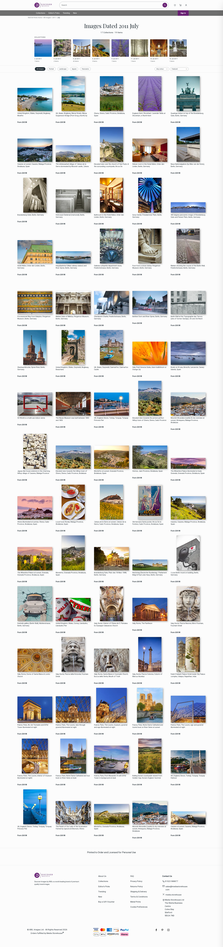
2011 (54, 17)
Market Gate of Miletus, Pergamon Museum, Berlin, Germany (72, 318)
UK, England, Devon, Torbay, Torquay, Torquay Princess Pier (111, 419)
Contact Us (167, 876)
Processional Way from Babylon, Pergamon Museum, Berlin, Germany (33, 318)
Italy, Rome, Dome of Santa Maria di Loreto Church (33, 675)
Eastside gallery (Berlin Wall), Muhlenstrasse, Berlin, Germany (34, 624)
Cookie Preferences (139, 907)
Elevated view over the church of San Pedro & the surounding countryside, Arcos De (111, 165)
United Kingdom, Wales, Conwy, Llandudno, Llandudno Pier (72, 624)
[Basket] (180, 5)
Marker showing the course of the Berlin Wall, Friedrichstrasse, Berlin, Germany (188, 267)
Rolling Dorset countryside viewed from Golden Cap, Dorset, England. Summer (147, 777)
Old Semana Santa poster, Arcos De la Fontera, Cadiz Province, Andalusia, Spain (147, 523)
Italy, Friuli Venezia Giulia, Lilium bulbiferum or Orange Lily (149, 368)
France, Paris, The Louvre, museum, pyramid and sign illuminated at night (110, 726)
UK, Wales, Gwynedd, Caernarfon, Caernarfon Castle (111, 368)
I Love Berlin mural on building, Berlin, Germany (185, 574)
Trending (66, 13)
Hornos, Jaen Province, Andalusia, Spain (147, 471)
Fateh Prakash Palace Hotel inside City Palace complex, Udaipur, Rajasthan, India (188, 675)
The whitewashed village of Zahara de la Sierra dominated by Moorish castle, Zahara (72, 165)
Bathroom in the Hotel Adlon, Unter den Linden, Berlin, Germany (109, 216)
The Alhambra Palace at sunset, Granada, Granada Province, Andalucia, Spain (33, 574)
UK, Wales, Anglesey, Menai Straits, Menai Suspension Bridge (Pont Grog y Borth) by (71, 114)
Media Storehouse (54, 933)
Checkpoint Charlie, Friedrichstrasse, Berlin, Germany (110, 318)
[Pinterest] (162, 931)
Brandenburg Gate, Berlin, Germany (30, 215)
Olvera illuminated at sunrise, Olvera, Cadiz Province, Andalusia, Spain (33, 523)
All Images (47, 17)
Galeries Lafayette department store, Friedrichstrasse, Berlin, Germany (108, 267)
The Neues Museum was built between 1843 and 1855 (72, 419)
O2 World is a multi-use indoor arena (31, 418)
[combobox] (111, 5)
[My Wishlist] (174, 5)
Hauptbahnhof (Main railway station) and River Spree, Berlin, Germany (71, 267)
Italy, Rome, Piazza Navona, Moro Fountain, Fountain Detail (187, 624)
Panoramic (85, 69)
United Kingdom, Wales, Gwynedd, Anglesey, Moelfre (33, 114)
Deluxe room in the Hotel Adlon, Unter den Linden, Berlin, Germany (148, 165)
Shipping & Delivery (138, 891)
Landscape (62, 69)
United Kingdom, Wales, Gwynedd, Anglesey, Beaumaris (72, 368)
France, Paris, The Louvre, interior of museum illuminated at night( (34, 777)
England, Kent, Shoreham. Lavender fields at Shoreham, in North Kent (148, 114)
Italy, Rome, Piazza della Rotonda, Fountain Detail (72, 675)
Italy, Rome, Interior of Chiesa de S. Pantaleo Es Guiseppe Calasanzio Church (111, 624)
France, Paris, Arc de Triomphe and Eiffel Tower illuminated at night (32, 726)
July (58, 17)
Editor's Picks (54, 13)
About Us (102, 876)
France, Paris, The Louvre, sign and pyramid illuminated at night (187, 726)
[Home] (45, 5)
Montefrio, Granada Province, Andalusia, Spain (71, 574)
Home (40, 17)
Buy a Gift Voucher (106, 902)
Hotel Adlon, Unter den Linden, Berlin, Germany (31, 267)
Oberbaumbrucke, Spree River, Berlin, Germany (31, 368)
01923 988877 (171, 881)
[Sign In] (186, 5)
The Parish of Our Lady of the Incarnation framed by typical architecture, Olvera (71, 828)
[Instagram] (168, 931)
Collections (40, 13)
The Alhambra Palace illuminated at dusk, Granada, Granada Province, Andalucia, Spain (188, 472)
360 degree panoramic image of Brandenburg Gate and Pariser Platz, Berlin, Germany (188, 216)
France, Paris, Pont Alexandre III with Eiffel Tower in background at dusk (110, 777)
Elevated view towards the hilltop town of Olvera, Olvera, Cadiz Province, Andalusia (71, 472)
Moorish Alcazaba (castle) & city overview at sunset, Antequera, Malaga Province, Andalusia (187, 420)
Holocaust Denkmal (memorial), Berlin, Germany (70, 216)
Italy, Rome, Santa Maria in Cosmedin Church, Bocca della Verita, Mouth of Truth (111, 675)
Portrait (51, 69)
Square (74, 69)
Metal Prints (135, 902)
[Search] (164, 5)
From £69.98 (22, 122)
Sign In (183, 13)
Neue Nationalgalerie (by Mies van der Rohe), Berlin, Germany (188, 165)
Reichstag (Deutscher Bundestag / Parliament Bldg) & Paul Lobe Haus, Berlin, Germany (149, 574)
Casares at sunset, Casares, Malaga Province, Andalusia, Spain (34, 165)
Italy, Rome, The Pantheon (142, 623)
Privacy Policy (136, 881)
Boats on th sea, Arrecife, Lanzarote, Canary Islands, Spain (187, 368)
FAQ (132, 876)
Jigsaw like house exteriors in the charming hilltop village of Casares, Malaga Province (33, 472)
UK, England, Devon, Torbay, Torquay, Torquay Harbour (188, 777)
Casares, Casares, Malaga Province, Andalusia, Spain (188, 523)
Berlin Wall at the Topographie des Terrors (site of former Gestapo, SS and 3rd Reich (187, 318)
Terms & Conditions (139, 897)
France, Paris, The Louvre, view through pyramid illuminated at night (70, 726)
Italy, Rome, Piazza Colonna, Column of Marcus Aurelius (147, 675)
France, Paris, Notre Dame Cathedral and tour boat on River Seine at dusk (73, 777)
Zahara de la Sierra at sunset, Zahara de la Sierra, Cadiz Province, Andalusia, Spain (110, 523)
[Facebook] (156, 931)
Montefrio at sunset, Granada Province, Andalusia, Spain (109, 472)
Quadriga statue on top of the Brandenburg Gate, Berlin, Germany (187, 114)
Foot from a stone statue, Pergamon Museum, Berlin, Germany (146, 267)
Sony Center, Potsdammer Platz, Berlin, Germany (147, 216)
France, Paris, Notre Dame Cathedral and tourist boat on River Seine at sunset (147, 726)
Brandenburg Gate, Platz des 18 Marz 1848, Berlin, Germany (110, 574)
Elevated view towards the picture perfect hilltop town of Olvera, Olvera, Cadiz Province (149, 419)
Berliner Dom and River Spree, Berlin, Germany (149, 317)
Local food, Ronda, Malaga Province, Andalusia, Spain (69, 523)
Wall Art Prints (32, 17)
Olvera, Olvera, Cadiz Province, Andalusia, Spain (109, 114)
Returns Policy (136, 886)
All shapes (40, 69)
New (75, 13)
